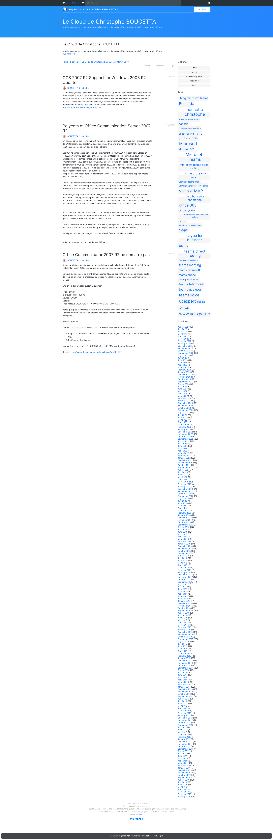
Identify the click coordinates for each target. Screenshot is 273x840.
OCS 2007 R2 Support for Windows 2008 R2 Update (104, 80)
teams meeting (190, 265)
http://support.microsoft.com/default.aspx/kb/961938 (96, 352)
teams (183, 245)
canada (183, 124)
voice (184, 307)
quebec (183, 221)
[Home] (71, 3)
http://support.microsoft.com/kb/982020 (82, 107)
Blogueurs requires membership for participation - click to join (136, 836)
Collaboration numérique (190, 128)
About (194, 72)
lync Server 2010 (188, 138)
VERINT (140, 814)
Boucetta (186, 103)
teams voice (189, 295)
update (201, 301)
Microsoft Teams (195, 157)
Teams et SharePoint (188, 260)
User (209, 3)
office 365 (187, 205)
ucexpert (187, 301)
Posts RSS (194, 81)
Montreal (185, 191)
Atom (194, 85)
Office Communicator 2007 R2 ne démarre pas (106, 254)
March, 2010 (123, 62)
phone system (187, 210)
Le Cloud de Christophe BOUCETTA (109, 21)
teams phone (187, 275)
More (119, 9)
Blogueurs (74, 62)
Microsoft (188, 143)
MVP (198, 190)
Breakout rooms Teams (189, 119)
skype (183, 230)
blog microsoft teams (194, 98)
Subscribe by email (194, 76)
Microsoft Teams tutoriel (190, 182)
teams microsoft (189, 270)
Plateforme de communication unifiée (194, 215)
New (204, 9)
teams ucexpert (190, 289)
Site (83, 3)
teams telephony (191, 284)
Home (194, 68)
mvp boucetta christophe (195, 198)
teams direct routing (194, 253)
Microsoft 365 (187, 149)
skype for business (194, 237)
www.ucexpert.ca (195, 313)
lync (199, 133)
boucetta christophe (195, 112)
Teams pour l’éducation (189, 279)
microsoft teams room (195, 175)
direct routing (186, 133)
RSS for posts (69, 54)
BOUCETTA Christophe (78, 88)
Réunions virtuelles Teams (190, 225)
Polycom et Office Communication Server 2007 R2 (107, 128)
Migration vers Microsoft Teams (193, 186)
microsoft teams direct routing (194, 166)
